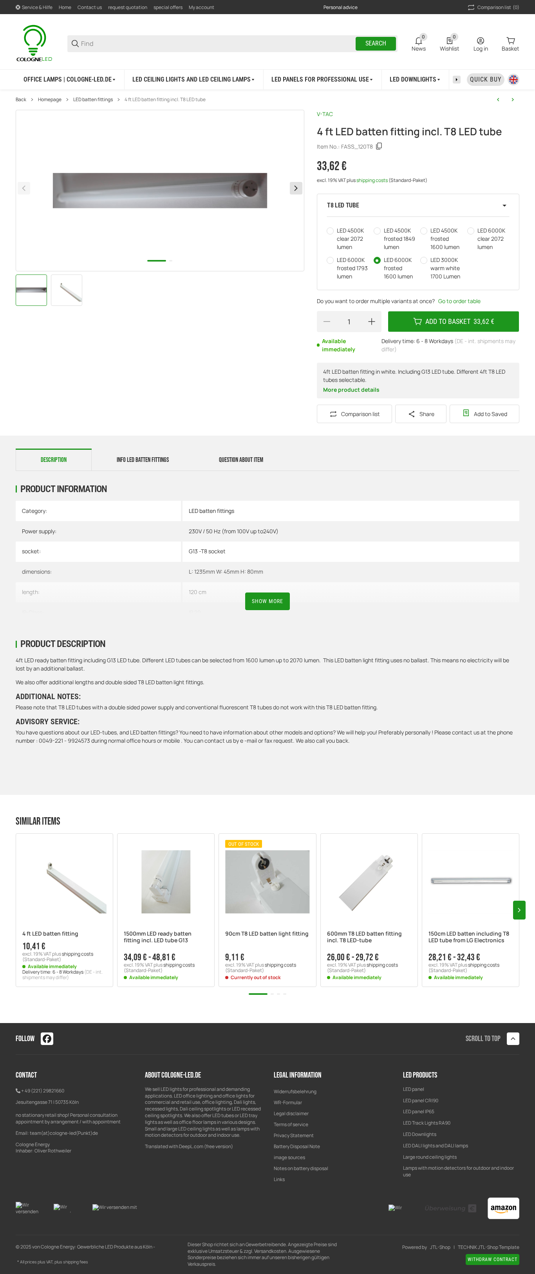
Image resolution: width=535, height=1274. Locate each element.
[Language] (513, 79)
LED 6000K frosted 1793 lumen (352, 268)
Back (21, 99)
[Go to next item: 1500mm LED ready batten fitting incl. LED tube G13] (512, 99)
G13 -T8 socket (207, 551)
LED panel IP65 (418, 1111)
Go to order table (459, 301)
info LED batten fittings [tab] (143, 460)
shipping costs (372, 180)
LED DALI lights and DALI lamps (435, 1145)
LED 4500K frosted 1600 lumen (444, 239)
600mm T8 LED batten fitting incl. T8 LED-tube (364, 937)
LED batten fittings (93, 99)
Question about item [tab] (241, 460)
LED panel (413, 1089)
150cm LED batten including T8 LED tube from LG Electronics (468, 937)
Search (375, 43)
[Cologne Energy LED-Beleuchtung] (35, 43)
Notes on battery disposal (301, 1168)
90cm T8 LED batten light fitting (267, 934)
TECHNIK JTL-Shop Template (488, 1247)
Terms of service (291, 1124)
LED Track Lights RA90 (426, 1123)
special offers (168, 7)
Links (279, 1179)
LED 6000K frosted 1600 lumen (398, 268)
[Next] (296, 188)
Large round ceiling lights (430, 1157)
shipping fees (75, 1262)
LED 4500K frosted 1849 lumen (399, 239)
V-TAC (325, 114)
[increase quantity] (372, 321)
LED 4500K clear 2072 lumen (350, 239)
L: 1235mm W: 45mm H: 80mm (226, 571)
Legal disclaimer (291, 1113)
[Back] (24, 188)
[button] (418, 205)
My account (201, 7)
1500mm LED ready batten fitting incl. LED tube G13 (158, 937)
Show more (267, 601)
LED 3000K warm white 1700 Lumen (445, 268)
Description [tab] (54, 460)
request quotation (127, 7)
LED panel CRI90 (420, 1100)
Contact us (90, 7)
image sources (289, 1157)
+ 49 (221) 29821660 (42, 1090)
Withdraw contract (492, 1259)
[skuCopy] (379, 146)
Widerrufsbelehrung (295, 1091)
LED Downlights (419, 1134)
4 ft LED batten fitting (50, 934)
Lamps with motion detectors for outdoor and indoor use (458, 1171)
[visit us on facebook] (47, 1038)
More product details (351, 389)
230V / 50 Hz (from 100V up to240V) (233, 531)
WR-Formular (288, 1102)
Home (65, 7)
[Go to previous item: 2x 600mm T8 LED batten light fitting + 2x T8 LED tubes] (498, 99)
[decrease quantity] (326, 321)
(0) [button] (498, 7)
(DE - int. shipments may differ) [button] (62, 975)
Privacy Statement (294, 1135)
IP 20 (195, 612)
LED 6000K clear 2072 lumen (491, 239)
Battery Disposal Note (297, 1146)
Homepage (49, 99)
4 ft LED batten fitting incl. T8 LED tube (165, 99)
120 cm (197, 592)
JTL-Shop (440, 1247)
